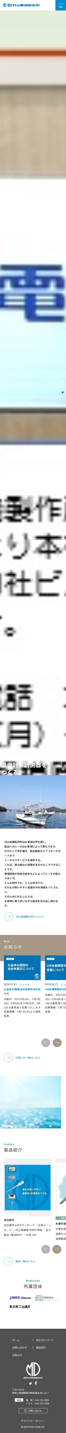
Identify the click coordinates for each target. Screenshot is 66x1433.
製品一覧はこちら (25, 1261)
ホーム (16, 1340)
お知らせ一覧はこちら (27, 1057)
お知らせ (17, 1355)
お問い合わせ (19, 1347)
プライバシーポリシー (33, 1420)
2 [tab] (63, 387)
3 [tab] (63, 392)
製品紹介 (41, 1347)
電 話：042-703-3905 (37, 1400)
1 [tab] (63, 382)
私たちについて (45, 1340)
